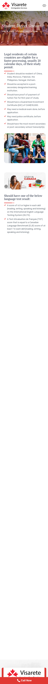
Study (11, 31)
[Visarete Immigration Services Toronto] (14, 5)
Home (4, 31)
